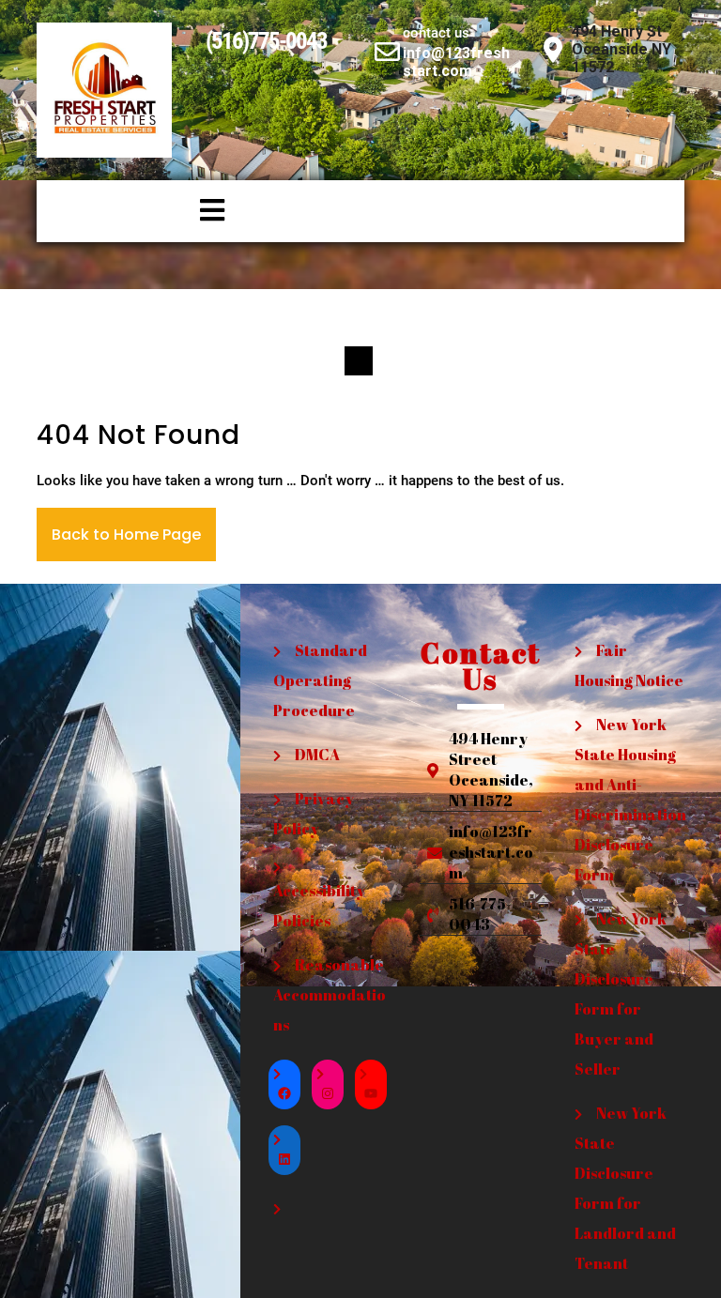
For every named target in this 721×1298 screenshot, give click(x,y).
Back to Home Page (126, 534)
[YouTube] (371, 1093)
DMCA (317, 754)
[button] (135, 211)
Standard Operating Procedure (320, 680)
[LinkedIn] (284, 1159)
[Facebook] (284, 1093)
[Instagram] (327, 1093)
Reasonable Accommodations (329, 994)
